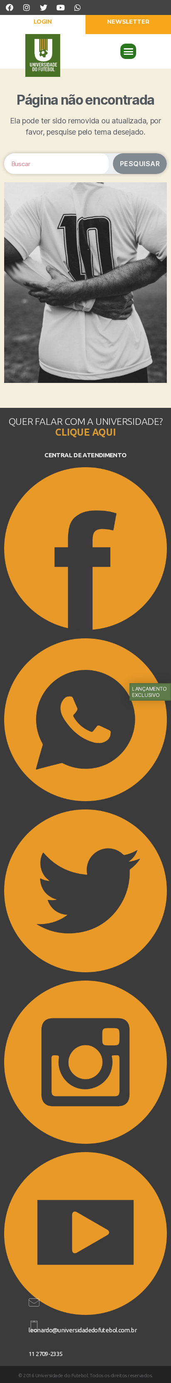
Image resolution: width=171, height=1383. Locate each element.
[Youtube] (60, 7)
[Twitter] (43, 7)
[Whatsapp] (77, 7)
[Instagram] (26, 7)
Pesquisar (140, 163)
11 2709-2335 (46, 1353)
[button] (43, 24)
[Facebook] (9, 7)
